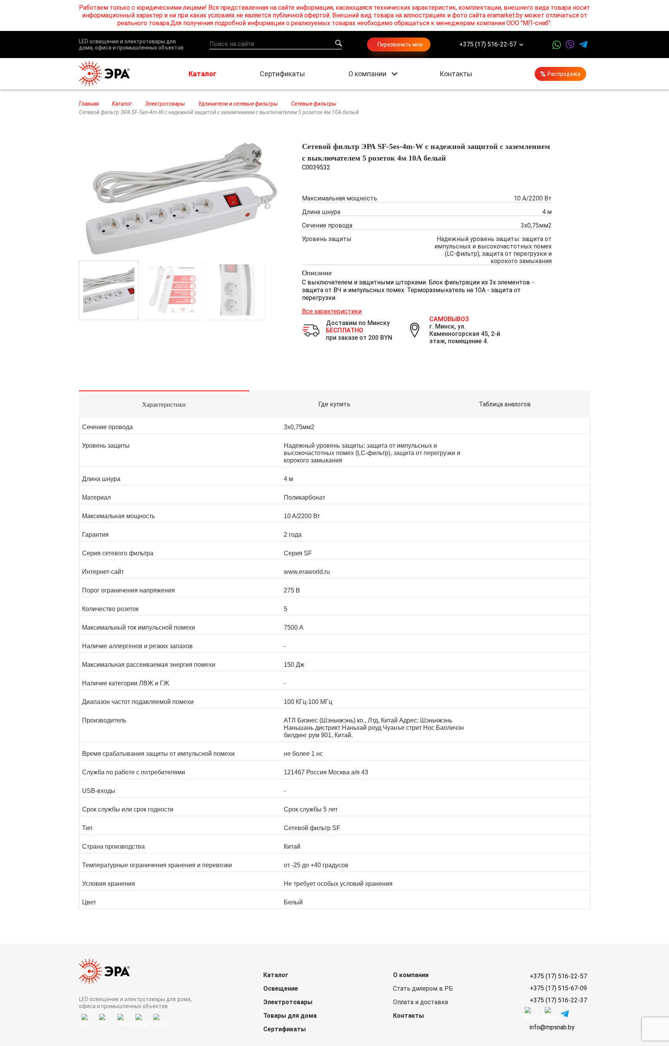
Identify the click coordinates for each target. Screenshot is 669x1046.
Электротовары (287, 1002)
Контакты (455, 74)
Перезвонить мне (400, 44)
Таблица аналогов (505, 404)
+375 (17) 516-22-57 (487, 44)
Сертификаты (282, 74)
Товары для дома (290, 1015)
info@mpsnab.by (552, 1027)
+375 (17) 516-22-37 (558, 1000)
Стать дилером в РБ (423, 988)
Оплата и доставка (420, 1002)
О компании (367, 74)
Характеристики (164, 404)
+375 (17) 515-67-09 (558, 988)
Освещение (280, 988)
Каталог (202, 74)
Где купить (334, 404)
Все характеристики (332, 311)
